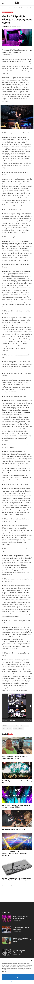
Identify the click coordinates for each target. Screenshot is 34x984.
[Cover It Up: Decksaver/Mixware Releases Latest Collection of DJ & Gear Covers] (17, 867)
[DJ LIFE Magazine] (17, 3)
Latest (17, 726)
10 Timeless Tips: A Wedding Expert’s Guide (21, 928)
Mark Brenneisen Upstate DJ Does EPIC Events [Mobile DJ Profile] (15, 757)
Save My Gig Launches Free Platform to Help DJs (17, 782)
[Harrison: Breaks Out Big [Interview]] (6, 952)
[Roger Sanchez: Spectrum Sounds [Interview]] (6, 918)
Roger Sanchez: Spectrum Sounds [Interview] (20, 917)
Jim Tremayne (7, 26)
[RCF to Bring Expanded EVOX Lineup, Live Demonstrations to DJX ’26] (17, 794)
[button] (31, 960)
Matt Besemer (25, 726)
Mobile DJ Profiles (7, 12)
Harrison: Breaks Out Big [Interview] (19, 951)
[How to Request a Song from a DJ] (17, 818)
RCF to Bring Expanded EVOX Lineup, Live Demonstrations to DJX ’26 (16, 806)
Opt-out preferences (16, 982)
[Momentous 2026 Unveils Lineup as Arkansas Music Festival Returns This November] (17, 841)
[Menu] (3, 3)
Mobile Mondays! (18, 728)
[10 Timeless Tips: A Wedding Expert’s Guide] (6, 929)
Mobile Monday (7, 728)
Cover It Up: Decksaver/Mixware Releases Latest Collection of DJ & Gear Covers (16, 879)
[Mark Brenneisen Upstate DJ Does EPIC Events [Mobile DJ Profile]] (17, 745)
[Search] (31, 3)
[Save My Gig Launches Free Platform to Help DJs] (17, 770)
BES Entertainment (8, 726)
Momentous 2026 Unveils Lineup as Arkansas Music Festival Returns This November (14, 854)
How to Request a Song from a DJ (13, 829)
